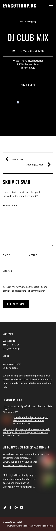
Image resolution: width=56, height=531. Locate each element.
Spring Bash (18, 158)
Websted (7, 270)
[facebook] (10, 506)
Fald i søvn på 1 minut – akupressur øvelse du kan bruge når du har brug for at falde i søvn (26, 431)
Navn (6, 254)
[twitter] (5, 506)
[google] (16, 506)
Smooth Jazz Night (35, 164)
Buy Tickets (28, 85)
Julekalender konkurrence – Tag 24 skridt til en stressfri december (30, 419)
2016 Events (28, 22)
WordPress (22, 525)
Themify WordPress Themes (40, 525)
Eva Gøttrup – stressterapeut (17, 465)
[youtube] (21, 506)
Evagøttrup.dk (11, 522)
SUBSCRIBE (8, 461)
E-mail (33, 254)
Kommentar (10, 205)
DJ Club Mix (28, 37)
